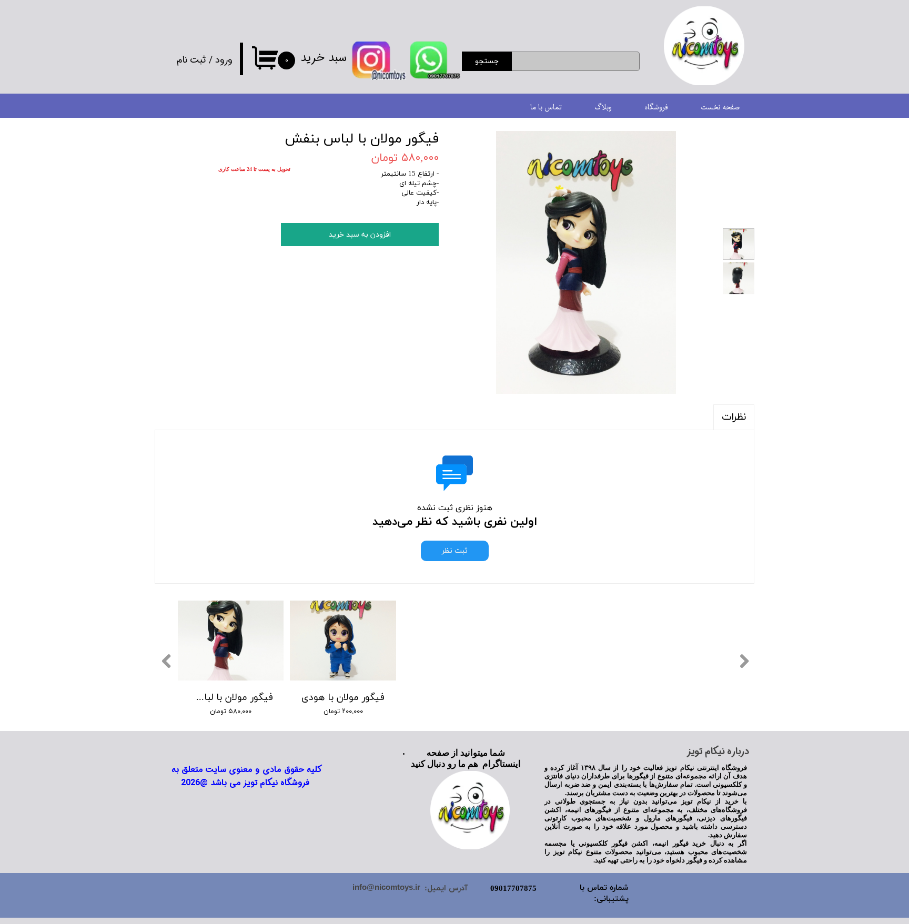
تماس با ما (546, 107)
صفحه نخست (720, 107)
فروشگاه (656, 107)
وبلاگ (603, 107)
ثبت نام (191, 60)
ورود (224, 60)
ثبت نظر (455, 551)
